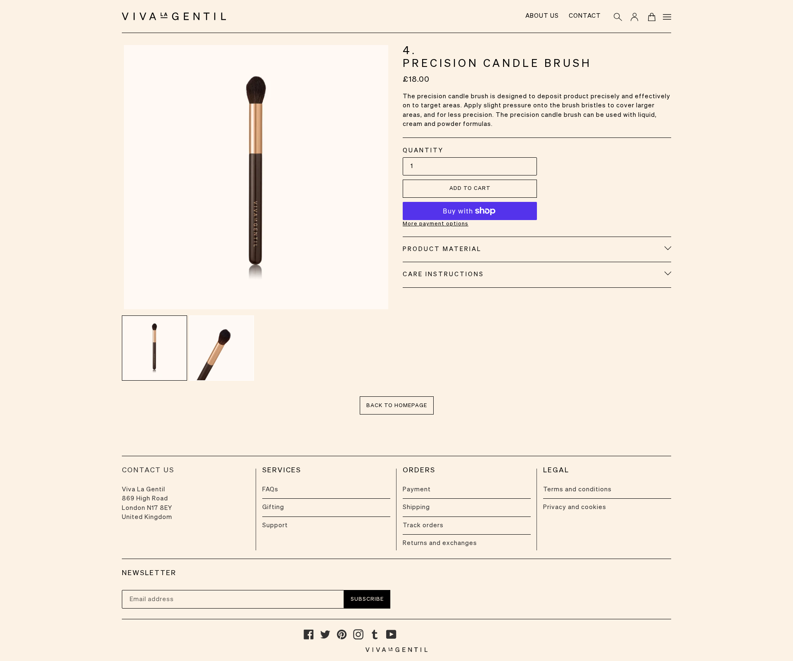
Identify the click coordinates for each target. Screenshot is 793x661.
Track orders (423, 525)
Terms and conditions (577, 489)
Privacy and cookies (574, 507)
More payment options (435, 224)
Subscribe (367, 599)
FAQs (270, 489)
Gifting (273, 507)
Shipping (416, 507)
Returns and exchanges (440, 543)
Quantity (423, 150)
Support (275, 525)
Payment (417, 489)
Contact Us (148, 470)
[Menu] (665, 16)
